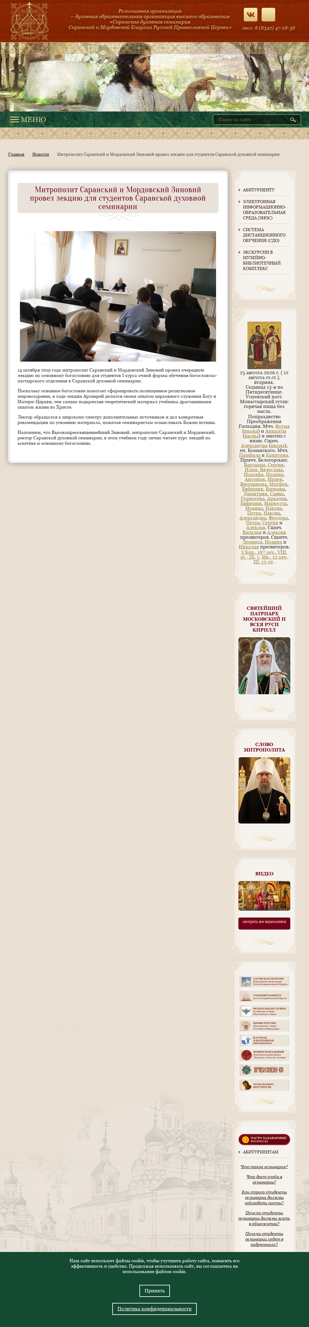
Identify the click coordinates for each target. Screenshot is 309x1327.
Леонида (252, 542)
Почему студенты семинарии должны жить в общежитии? (264, 1218)
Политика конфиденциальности (154, 1309)
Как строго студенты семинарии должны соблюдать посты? (264, 1197)
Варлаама (254, 465)
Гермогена (253, 498)
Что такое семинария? (264, 1166)
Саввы (277, 494)
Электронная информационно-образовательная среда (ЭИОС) (264, 209)
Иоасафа (253, 474)
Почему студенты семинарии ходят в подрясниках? (264, 1239)
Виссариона (253, 484)
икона (251, 431)
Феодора (278, 518)
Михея (274, 479)
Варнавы (275, 489)
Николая (249, 547)
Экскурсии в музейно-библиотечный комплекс (262, 260)
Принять (155, 1291)
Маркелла (275, 503)
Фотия (282, 426)
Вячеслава (271, 469)
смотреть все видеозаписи (264, 922)
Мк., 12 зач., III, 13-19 (270, 559)
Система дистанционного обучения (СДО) (264, 235)
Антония (255, 479)
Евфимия (252, 489)
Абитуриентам (261, 1152)
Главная (16, 154)
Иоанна (274, 474)
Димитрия (255, 494)
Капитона (277, 455)
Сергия (276, 465)
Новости (40, 154)
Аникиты (275, 431)
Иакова (273, 508)
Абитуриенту (259, 189)
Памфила (249, 455)
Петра (254, 513)
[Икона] (264, 368)
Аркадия (277, 498)
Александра (254, 445)
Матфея (278, 484)
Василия (252, 532)
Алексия (255, 527)
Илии (251, 469)
